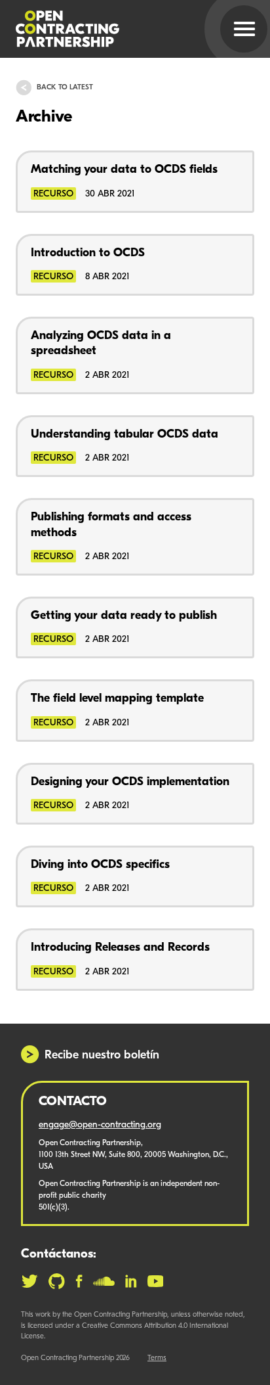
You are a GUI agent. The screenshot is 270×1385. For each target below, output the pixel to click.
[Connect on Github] (56, 1281)
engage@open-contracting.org (100, 1125)
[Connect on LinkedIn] (131, 1281)
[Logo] (119, 29)
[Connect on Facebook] (79, 1281)
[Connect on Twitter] (29, 1281)
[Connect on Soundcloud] (104, 1281)
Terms (156, 1358)
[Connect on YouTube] (155, 1281)
